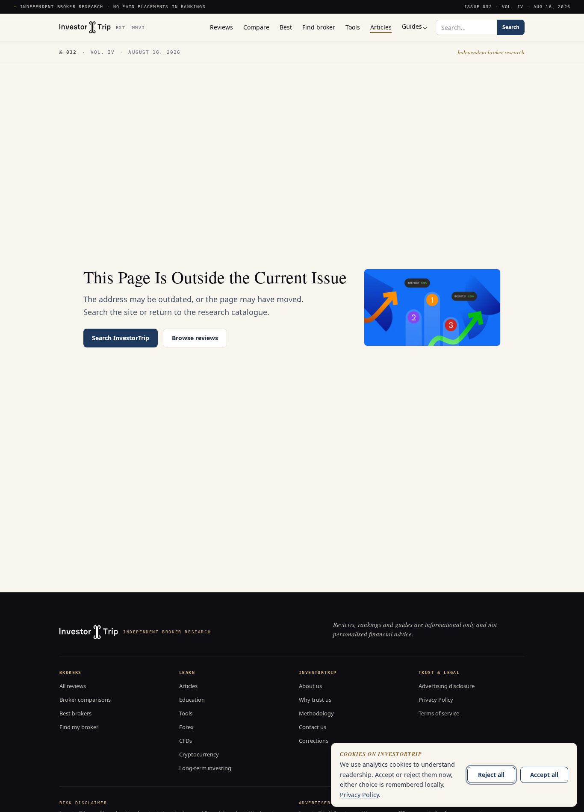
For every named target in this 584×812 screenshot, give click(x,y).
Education (192, 699)
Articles (188, 686)
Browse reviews (195, 338)
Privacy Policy (436, 699)
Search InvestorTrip (120, 338)
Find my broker (78, 727)
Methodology (316, 713)
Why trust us (315, 699)
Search (510, 27)
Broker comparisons (85, 699)
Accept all (544, 775)
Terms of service (439, 713)
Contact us (312, 727)
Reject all (491, 775)
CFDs (185, 740)
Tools (185, 713)
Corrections (313, 740)
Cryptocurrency (199, 754)
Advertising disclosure (447, 686)
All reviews (72, 686)
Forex (186, 727)
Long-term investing (205, 768)
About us (310, 686)
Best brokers (75, 713)
